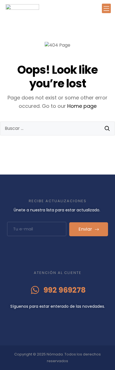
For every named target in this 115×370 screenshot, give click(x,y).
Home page (82, 105)
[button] (106, 8)
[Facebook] (52, 318)
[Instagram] (63, 318)
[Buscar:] (57, 128)
